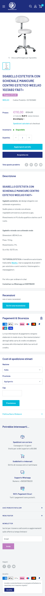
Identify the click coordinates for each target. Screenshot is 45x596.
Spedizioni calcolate (21, 123)
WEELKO (5, 100)
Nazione (5, 364)
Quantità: (6, 138)
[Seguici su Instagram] (9, 566)
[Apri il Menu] (3, 6)
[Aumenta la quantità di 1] (29, 137)
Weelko (15, 263)
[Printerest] (31, 164)
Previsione (11, 403)
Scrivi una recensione (15, 305)
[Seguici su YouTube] (14, 566)
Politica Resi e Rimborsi (12, 414)
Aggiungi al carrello (22, 147)
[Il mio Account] (35, 6)
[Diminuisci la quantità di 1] (15, 137)
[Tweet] (36, 164)
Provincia (6, 376)
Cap (4, 388)
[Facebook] (26, 164)
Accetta (9, 590)
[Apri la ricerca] (30, 6)
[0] (40, 6)
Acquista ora (22, 155)
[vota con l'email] (40, 164)
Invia (8, 546)
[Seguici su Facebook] (4, 566)
